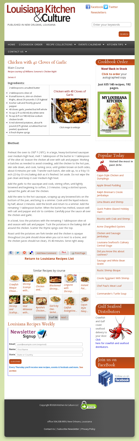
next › (64, 317)
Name (12, 349)
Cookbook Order (31, 44)
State (12, 354)
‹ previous (39, 317)
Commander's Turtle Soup (111, 293)
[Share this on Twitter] (18, 253)
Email (12, 344)
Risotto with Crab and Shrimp (113, 218)
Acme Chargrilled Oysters (111, 226)
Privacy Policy (88, 428)
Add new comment (46, 253)
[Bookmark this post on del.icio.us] (31, 253)
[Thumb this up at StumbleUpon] (24, 253)
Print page (80, 253)
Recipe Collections (59, 44)
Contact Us (16, 51)
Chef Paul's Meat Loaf (109, 285)
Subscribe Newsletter (68, 428)
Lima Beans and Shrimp (110, 202)
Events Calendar (90, 44)
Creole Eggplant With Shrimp (113, 278)
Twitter (113, 7)
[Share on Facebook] (11, 253)
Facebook (97, 7)
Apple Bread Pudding (109, 185)
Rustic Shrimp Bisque (109, 270)
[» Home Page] (41, 21)
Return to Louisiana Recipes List (49, 258)
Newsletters (98, 12)
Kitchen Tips (115, 44)
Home (11, 44)
